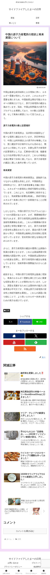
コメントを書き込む (25, 531)
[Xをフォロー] (36, 335)
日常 (7, 310)
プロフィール (37, 563)
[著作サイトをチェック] (14, 335)
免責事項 (37, 567)
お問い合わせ (13, 563)
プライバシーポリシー (13, 567)
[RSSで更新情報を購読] (25, 348)
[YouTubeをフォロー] (14, 342)
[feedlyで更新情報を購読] (36, 342)
